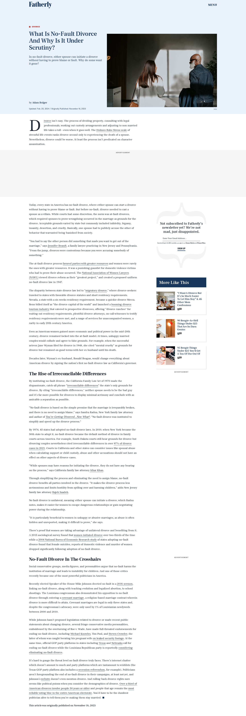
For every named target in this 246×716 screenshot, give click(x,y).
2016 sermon (125, 584)
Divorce (47, 121)
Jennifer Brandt (57, 245)
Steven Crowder (118, 634)
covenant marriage (73, 597)
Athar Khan (96, 470)
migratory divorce (96, 290)
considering (125, 647)
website (45, 679)
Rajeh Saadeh (60, 492)
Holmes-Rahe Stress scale (111, 130)
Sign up (181, 248)
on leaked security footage (108, 638)
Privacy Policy (201, 243)
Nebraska (116, 643)
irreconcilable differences (82, 385)
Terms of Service (190, 243)
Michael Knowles (80, 634)
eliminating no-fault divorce (45, 652)
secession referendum (91, 669)
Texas (102, 643)
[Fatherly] (40, 5)
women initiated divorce (88, 535)
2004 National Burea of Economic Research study (67, 539)
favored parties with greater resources (85, 263)
